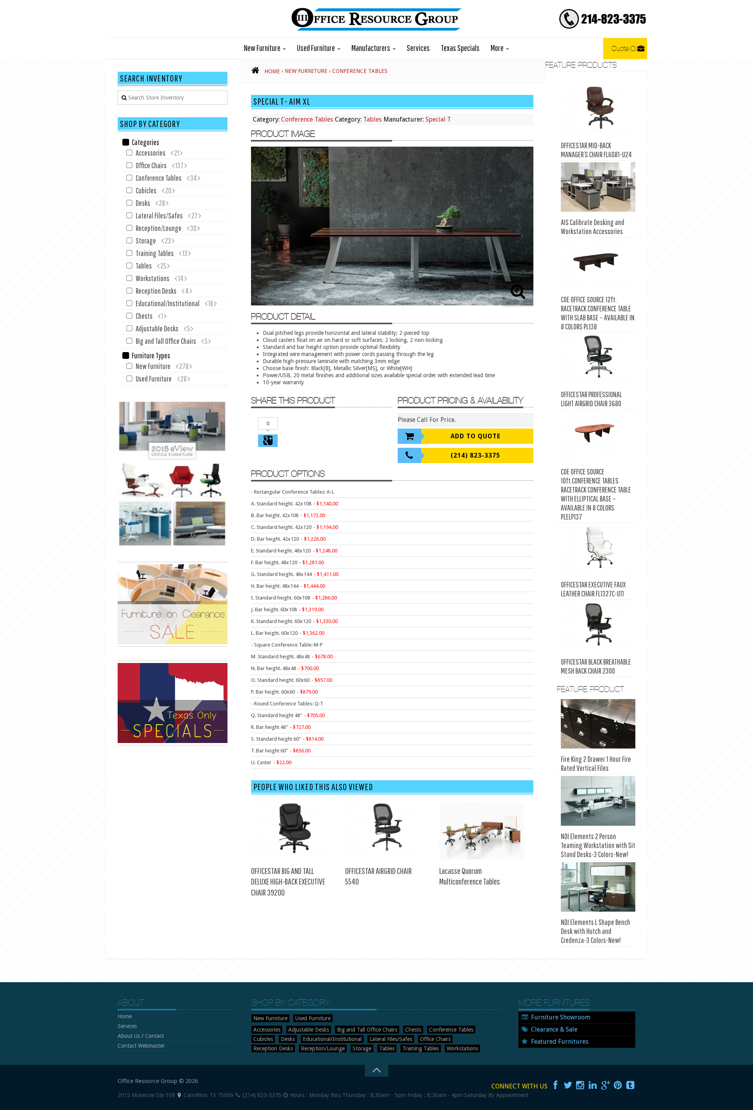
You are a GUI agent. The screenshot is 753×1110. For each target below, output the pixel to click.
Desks (143, 202)
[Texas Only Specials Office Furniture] (172, 743)
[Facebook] (555, 1085)
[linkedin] (593, 1085)
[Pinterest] (618, 1085)
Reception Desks (156, 290)
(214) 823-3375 (475, 455)
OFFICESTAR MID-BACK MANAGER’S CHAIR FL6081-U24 (596, 150)
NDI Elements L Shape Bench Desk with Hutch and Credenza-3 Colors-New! (595, 931)
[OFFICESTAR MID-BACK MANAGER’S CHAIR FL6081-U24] (598, 110)
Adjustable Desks (157, 328)
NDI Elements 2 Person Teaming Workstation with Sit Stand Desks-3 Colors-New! (598, 845)
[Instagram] (580, 1085)
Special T (438, 119)
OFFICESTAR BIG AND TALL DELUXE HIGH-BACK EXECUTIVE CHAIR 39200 (288, 881)
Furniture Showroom (560, 1017)
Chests (144, 315)
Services (418, 48)
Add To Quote (475, 436)
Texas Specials (460, 48)
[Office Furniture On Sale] (172, 644)
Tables (372, 119)
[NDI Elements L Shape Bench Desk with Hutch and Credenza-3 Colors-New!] (598, 887)
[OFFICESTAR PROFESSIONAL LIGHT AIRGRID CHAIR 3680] (598, 359)
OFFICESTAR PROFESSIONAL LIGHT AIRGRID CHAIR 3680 (591, 399)
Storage (146, 240)
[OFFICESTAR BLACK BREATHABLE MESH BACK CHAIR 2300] (598, 626)
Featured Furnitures (559, 1041)
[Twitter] (568, 1085)
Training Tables (155, 253)
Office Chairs (151, 165)
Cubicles (146, 190)
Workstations (152, 278)
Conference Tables (307, 119)
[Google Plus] (605, 1085)
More (497, 48)
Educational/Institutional (168, 303)
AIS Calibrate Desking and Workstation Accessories (592, 227)
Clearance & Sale (554, 1029)
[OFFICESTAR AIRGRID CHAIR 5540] (387, 831)
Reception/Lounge (159, 228)
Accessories (151, 152)
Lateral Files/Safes (159, 215)
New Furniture (262, 48)
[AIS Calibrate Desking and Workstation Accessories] (598, 187)
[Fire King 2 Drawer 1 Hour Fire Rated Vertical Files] (598, 724)
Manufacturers (370, 48)
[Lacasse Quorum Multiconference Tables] (481, 831)
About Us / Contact (141, 1036)
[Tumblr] (630, 1085)
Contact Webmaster (141, 1046)
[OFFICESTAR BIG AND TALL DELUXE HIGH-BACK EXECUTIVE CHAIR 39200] (293, 831)
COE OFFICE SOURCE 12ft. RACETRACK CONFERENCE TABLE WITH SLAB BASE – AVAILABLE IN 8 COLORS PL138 (598, 313)
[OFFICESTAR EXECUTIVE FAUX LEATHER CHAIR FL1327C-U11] (598, 549)
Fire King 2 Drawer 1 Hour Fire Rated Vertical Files (596, 763)
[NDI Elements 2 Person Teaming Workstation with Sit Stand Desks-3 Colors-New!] (598, 801)
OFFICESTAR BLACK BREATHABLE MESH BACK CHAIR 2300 (596, 666)
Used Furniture (316, 48)
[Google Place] (179, 1095)
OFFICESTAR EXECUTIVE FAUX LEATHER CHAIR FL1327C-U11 (593, 589)
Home (125, 1016)
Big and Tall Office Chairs (166, 340)
